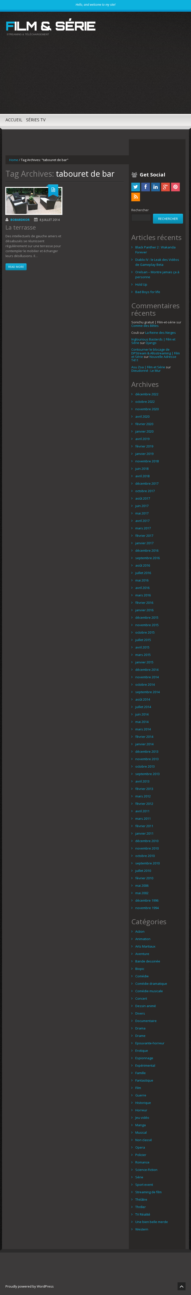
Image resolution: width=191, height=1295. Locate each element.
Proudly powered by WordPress (29, 1286)
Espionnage (144, 1058)
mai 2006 (141, 885)
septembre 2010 (147, 863)
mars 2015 (143, 654)
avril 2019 (142, 439)
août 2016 (142, 565)
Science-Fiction (146, 1169)
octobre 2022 (145, 401)
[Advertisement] (95, 79)
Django (151, 343)
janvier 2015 (144, 662)
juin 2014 (141, 714)
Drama (140, 1028)
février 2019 (144, 446)
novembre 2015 (147, 625)
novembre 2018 (147, 461)
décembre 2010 (146, 841)
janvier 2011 (144, 833)
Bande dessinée (147, 961)
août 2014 (142, 699)
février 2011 (144, 826)
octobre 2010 (145, 855)
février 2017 (144, 535)
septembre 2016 (147, 558)
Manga (140, 1125)
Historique (143, 1102)
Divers (140, 1013)
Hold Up (141, 284)
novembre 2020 (147, 409)
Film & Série (50, 26)
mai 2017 (141, 513)
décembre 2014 (146, 669)
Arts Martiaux (145, 946)
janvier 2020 (144, 431)
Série (139, 1177)
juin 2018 (141, 468)
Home (13, 160)
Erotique (141, 1050)
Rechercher (140, 210)
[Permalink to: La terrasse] (33, 201)
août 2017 (142, 498)
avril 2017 (142, 520)
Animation (142, 939)
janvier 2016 (144, 610)
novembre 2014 (147, 677)
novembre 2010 (147, 848)
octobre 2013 (145, 766)
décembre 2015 (146, 617)
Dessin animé (145, 1006)
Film (138, 1088)
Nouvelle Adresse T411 (153, 358)
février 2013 (144, 788)
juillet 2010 (143, 870)
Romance (142, 1162)
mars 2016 (143, 595)
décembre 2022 (146, 394)
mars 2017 (143, 528)
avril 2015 (142, 647)
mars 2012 (143, 796)
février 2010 (144, 878)
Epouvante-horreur (149, 1043)
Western (141, 1229)
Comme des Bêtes (145, 325)
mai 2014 (141, 721)
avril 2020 (142, 416)
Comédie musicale (149, 991)
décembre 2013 (146, 751)
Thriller (140, 1207)
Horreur (141, 1110)
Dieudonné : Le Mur (146, 370)
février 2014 (144, 736)
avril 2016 (142, 587)
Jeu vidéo (142, 1117)
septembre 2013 (147, 774)
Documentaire (146, 1021)
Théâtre (141, 1199)
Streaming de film (148, 1192)
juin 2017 (141, 506)
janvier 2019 (144, 453)
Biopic (139, 968)
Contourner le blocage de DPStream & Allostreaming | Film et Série (155, 353)
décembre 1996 (146, 900)
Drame (140, 1035)
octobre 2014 (145, 684)
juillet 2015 (143, 640)
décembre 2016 (146, 550)
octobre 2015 (145, 632)
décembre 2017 (146, 483)
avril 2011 (142, 811)
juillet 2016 (143, 573)
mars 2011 (143, 818)
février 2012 (144, 803)
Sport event (144, 1184)
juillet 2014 (143, 707)
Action (139, 931)
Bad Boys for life (147, 292)
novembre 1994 (147, 908)
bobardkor (20, 220)
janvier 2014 (144, 744)
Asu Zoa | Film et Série (148, 367)
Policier (140, 1155)
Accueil (13, 120)
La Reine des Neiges (160, 332)
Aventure (142, 954)
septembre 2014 (147, 692)
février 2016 (144, 602)
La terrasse (20, 227)
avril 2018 (142, 476)
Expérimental (145, 1065)
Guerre (140, 1095)
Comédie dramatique (151, 983)
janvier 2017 (144, 543)
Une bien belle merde (151, 1222)
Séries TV (36, 120)
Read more (16, 267)
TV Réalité (142, 1214)
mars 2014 (143, 729)
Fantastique (144, 1080)
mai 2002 (141, 893)
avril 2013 (142, 781)
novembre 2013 (147, 759)
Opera (140, 1147)
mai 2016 (141, 580)
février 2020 (144, 424)
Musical (141, 1132)
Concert (141, 998)
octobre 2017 (145, 491)
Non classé (143, 1140)
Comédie (142, 976)
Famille (140, 1073)
